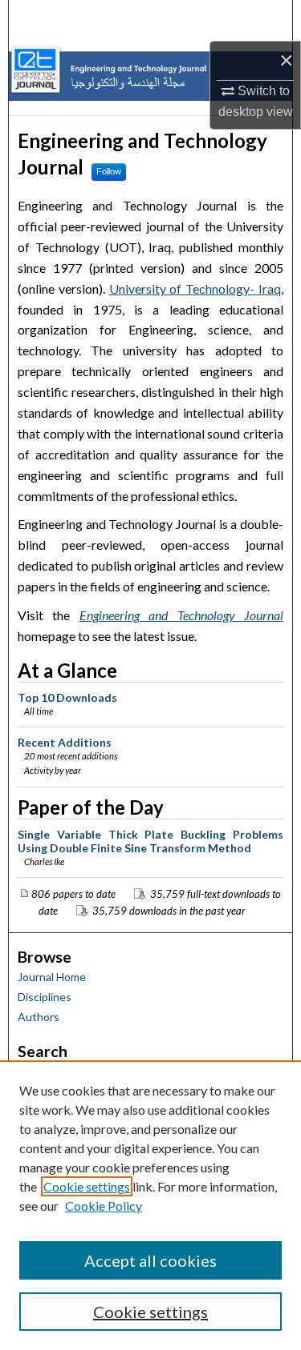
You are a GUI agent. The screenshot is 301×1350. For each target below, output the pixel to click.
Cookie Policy (103, 1205)
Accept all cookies (150, 1260)
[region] (150, 1205)
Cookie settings (86, 1186)
